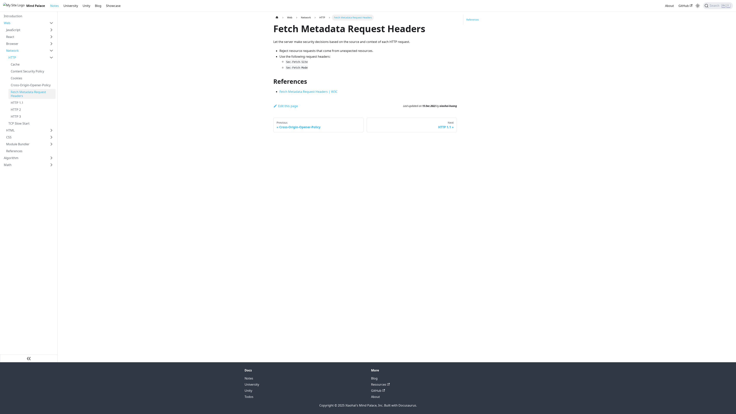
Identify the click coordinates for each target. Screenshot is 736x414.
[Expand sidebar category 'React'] (51, 37)
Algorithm (11, 158)
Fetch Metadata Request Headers (28, 94)
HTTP (12, 57)
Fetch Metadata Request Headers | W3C (308, 92)
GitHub (683, 6)
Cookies (16, 78)
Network (12, 50)
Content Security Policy (27, 71)
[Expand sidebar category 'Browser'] (51, 44)
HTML (10, 130)
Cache (15, 64)
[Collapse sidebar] (29, 358)
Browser (12, 44)
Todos (249, 397)
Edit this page (288, 106)
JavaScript (13, 30)
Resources (378, 384)
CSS (9, 137)
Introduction (13, 16)
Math (8, 165)
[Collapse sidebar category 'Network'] (51, 51)
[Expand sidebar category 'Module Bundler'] (51, 144)
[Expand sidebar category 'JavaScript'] (51, 30)
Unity (86, 6)
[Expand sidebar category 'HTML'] (51, 130)
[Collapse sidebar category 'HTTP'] (51, 57)
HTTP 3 (16, 116)
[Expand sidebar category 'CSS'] (51, 137)
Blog (98, 6)
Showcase (113, 6)
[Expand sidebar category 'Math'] (51, 165)
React (10, 37)
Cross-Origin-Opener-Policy (31, 85)
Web (7, 23)
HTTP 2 (16, 110)
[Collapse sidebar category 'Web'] (51, 23)
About (669, 6)
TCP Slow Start (19, 123)
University (70, 6)
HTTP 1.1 (17, 103)
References (14, 151)
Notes (54, 6)
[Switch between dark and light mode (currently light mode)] (698, 6)
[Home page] (277, 18)
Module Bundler (18, 144)
